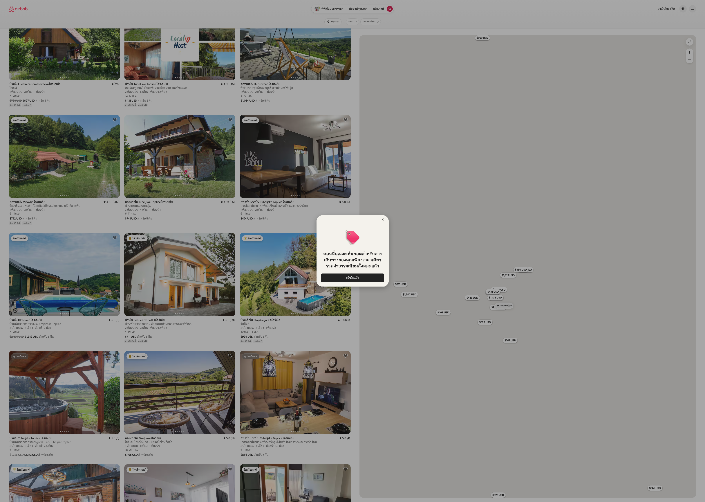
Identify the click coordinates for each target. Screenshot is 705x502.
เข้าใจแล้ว (352, 278)
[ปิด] (382, 219)
